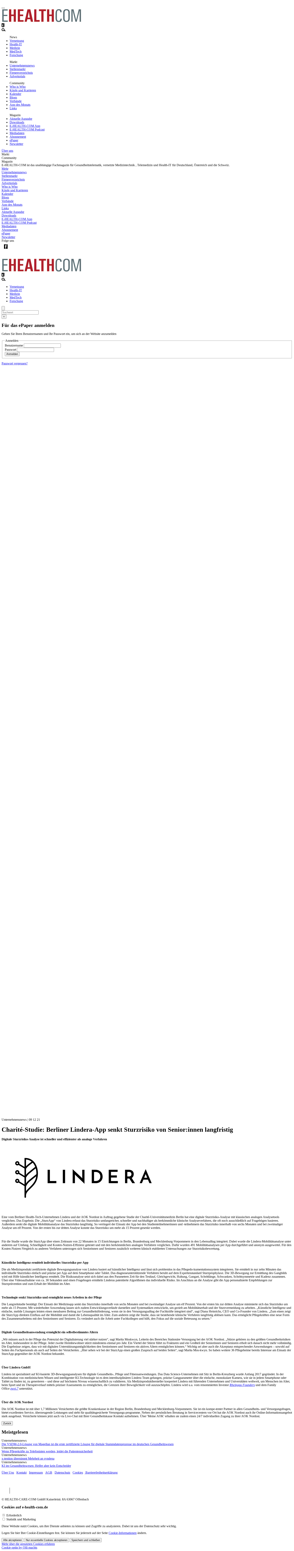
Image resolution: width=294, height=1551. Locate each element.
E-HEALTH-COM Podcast (27, 129)
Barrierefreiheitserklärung (101, 1472)
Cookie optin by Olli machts (19, 1547)
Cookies (78, 1472)
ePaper (14, 140)
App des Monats (20, 104)
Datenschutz (62, 1472)
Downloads (17, 122)
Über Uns (8, 1472)
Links (13, 108)
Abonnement (18, 136)
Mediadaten (17, 133)
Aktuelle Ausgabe (21, 118)
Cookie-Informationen (123, 1533)
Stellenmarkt (17, 69)
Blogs (13, 97)
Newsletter (16, 144)
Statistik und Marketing (21, 1519)
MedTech (16, 51)
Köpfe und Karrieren (23, 90)
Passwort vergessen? (15, 363)
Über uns (7, 150)
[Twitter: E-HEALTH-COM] (14, 249)
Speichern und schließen (85, 1540)
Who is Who (18, 86)
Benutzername (14, 345)
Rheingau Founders (242, 1385)
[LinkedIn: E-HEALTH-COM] (22, 249)
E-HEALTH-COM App (25, 126)
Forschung (16, 55)
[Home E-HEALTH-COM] (42, 21)
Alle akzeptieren (12, 1540)
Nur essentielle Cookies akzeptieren (46, 1540)
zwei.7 (14, 1388)
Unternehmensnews (22, 65)
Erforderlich (14, 1515)
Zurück (7, 1423)
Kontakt (21, 1472)
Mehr (5, 168)
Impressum (36, 1472)
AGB (48, 1472)
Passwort (10, 349)
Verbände (16, 101)
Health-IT (16, 44)
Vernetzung (17, 40)
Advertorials (17, 76)
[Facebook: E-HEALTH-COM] (6, 249)
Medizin (15, 48)
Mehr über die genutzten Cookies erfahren (28, 1544)
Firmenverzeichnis (21, 72)
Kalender (15, 94)
